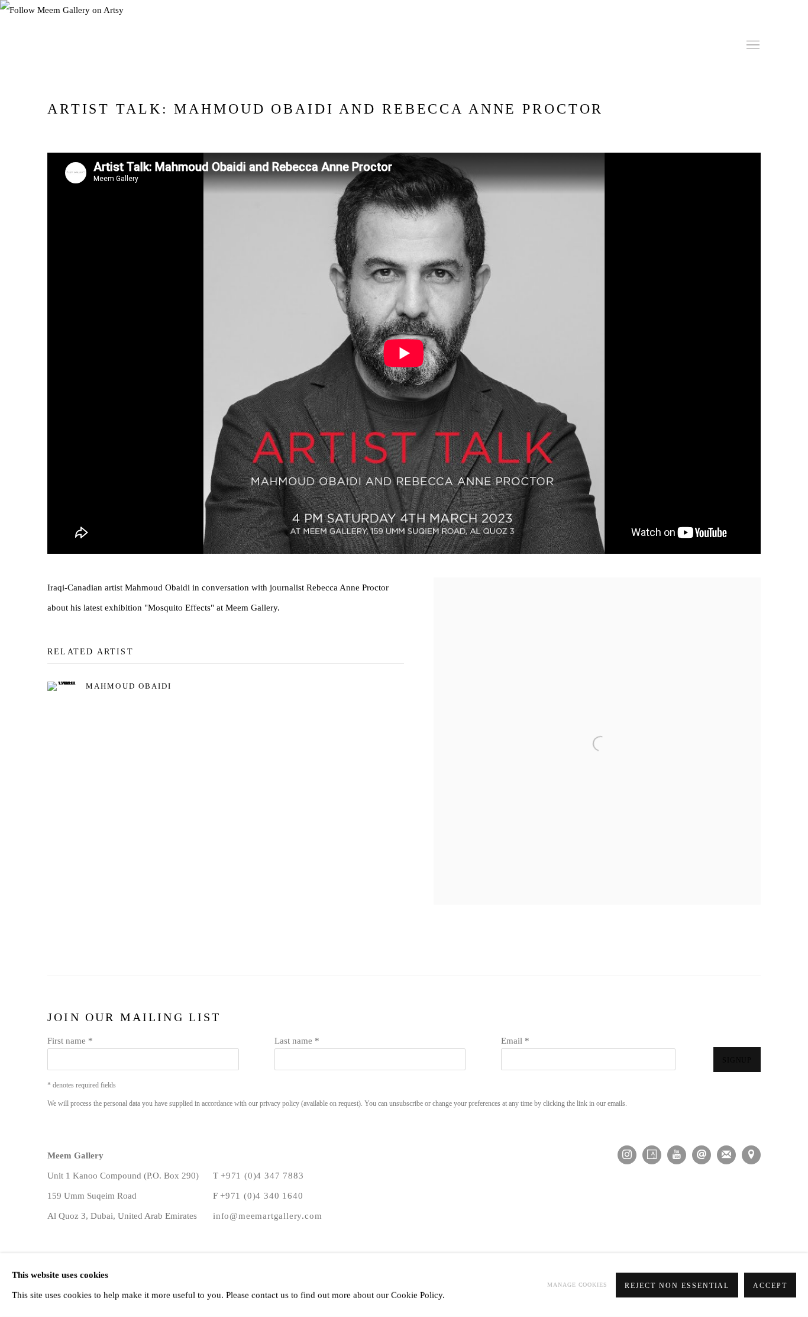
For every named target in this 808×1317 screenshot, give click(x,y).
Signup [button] (299, 718)
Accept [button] (770, 1286)
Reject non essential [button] (677, 1286)
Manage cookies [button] (577, 1285)
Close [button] (537, 580)
